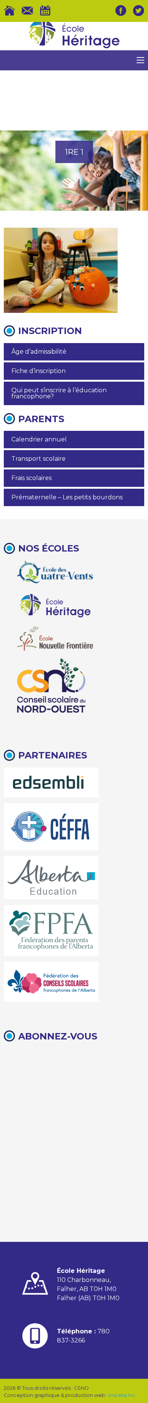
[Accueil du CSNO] (9, 10)
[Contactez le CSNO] (27, 10)
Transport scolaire (38, 458)
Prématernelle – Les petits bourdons (67, 497)
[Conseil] (51, 685)
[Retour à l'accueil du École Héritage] (74, 36)
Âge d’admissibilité (38, 351)
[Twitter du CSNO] (138, 10)
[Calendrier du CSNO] (45, 10)
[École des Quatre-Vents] (55, 572)
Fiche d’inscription (38, 370)
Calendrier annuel (39, 439)
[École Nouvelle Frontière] (55, 638)
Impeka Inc (122, 1395)
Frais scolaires (31, 478)
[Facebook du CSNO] (120, 10)
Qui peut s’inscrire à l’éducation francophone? (59, 393)
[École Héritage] (55, 604)
